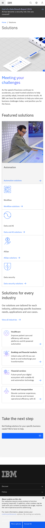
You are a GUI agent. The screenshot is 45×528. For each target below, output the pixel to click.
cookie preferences (9, 514)
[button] (36, 3)
